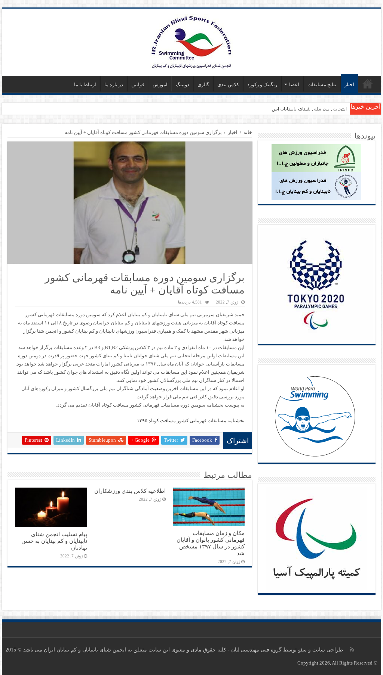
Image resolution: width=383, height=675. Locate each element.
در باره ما (113, 84)
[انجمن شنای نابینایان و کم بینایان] (191, 40)
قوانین (137, 84)
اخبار (349, 84)
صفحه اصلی (367, 83)
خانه (247, 132)
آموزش (160, 84)
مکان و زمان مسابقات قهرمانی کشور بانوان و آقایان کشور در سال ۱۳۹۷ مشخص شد (211, 543)
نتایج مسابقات (321, 84)
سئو (302, 650)
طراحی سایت (327, 650)
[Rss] (352, 649)
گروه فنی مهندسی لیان (256, 650)
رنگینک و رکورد (262, 84)
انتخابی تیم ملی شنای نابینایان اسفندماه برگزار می (293, 109)
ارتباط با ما (85, 84)
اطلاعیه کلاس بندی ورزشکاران (130, 491)
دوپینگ (182, 84)
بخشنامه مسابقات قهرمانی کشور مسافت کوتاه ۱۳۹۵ (191, 420)
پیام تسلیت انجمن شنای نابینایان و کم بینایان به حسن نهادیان (54, 541)
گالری (203, 84)
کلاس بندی (228, 84)
